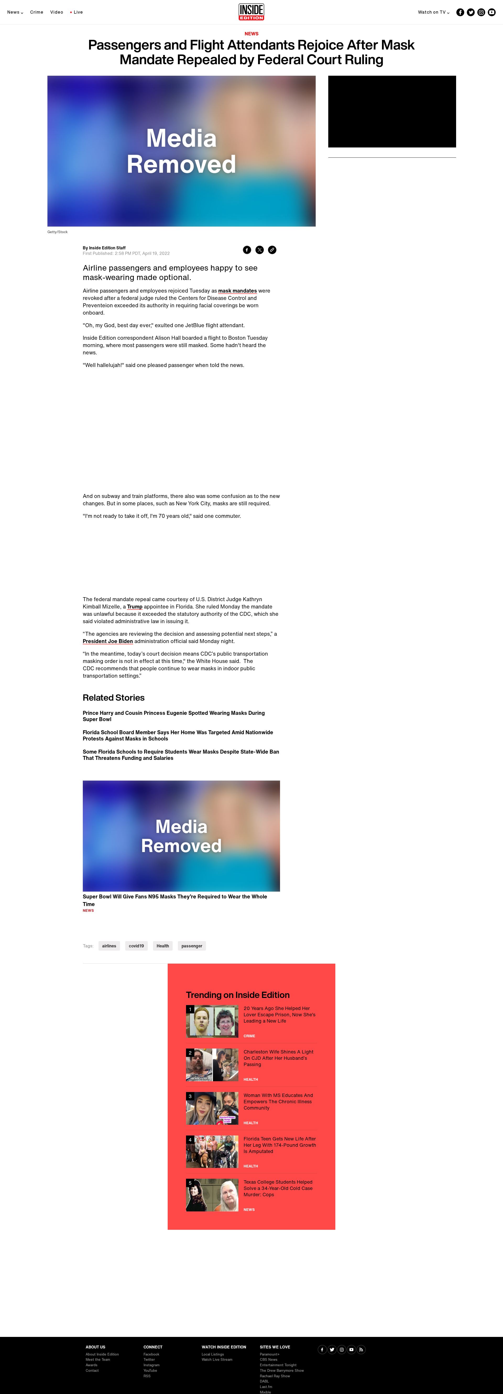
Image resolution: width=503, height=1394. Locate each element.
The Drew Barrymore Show (282, 1370)
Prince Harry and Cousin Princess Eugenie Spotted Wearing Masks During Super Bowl (174, 716)
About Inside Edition (102, 1354)
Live (78, 12)
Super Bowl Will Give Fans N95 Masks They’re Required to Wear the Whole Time (175, 900)
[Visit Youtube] (351, 1350)
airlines (109, 945)
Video (56, 12)
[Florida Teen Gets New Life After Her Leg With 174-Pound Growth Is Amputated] (251, 1151)
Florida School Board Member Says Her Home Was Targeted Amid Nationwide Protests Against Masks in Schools (178, 735)
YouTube (150, 1370)
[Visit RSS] (361, 1350)
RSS (147, 1376)
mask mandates (237, 290)
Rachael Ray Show (275, 1376)
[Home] (251, 12)
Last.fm (266, 1386)
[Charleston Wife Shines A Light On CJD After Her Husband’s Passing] (251, 1065)
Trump (135, 606)
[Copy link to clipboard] (272, 250)
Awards (91, 1365)
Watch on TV (432, 12)
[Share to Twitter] (259, 250)
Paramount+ (270, 1354)
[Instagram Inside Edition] (481, 12)
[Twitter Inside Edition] (471, 12)
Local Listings (213, 1354)
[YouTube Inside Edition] (492, 12)
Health (163, 945)
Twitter (149, 1359)
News (13, 12)
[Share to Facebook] (247, 250)
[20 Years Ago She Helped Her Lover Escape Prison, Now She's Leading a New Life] (251, 1021)
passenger (192, 945)
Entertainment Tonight (278, 1365)
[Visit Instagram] (341, 1350)
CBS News (268, 1359)
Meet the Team (98, 1359)
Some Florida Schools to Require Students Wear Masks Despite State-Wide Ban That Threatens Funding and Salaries (181, 755)
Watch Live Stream (217, 1359)
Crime (36, 12)
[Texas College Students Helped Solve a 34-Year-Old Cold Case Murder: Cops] (251, 1195)
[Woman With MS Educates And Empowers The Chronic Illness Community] (251, 1108)
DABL (264, 1381)
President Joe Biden (108, 641)
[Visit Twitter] (332, 1350)
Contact (92, 1370)
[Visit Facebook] (322, 1350)
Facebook (151, 1354)
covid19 (136, 945)
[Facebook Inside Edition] (460, 12)
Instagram (152, 1365)
